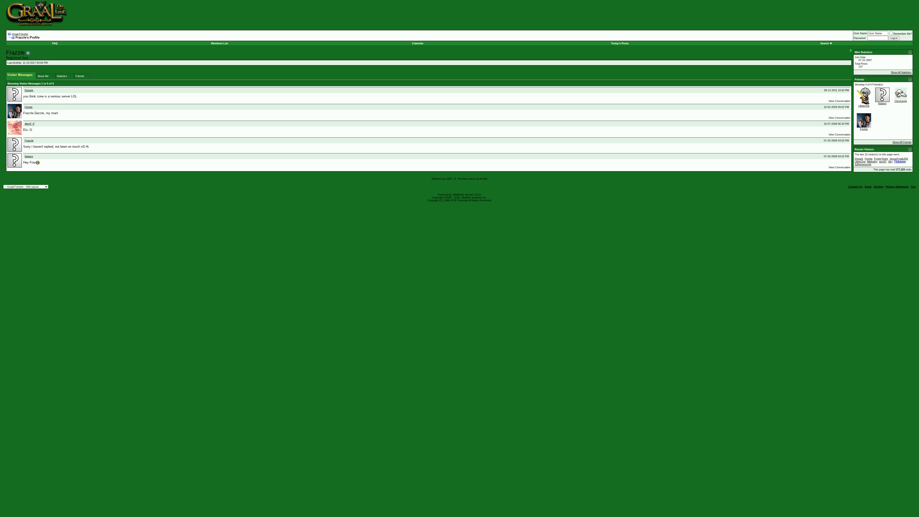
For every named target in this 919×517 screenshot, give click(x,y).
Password (859, 38)
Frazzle (29, 140)
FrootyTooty (881, 158)
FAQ (55, 43)
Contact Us (855, 186)
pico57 (883, 161)
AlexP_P (29, 123)
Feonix (29, 107)
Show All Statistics (901, 72)
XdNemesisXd (863, 164)
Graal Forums (20, 34)
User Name (860, 33)
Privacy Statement (897, 186)
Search (824, 43)
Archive (878, 186)
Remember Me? (902, 33)
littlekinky (872, 161)
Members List (219, 43)
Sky (890, 161)
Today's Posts (620, 43)
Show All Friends (902, 142)
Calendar (417, 43)
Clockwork (901, 101)
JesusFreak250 (899, 158)
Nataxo (29, 156)
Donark (29, 90)
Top (913, 186)
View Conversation (839, 101)
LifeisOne (863, 105)
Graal (868, 186)
